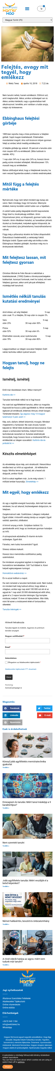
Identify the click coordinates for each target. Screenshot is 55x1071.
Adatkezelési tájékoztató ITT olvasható (20, 669)
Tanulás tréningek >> (12, 609)
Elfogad (7, 1067)
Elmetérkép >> (32, 481)
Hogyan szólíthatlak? (14, 636)
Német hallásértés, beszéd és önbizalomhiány (26, 921)
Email (7, 647)
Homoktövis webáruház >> (14, 573)
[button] (27, 8)
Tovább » (6, 767)
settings (21, 1062)
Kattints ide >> (9, 395)
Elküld (8, 677)
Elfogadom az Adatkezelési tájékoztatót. (24, 662)
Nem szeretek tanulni (13, 842)
